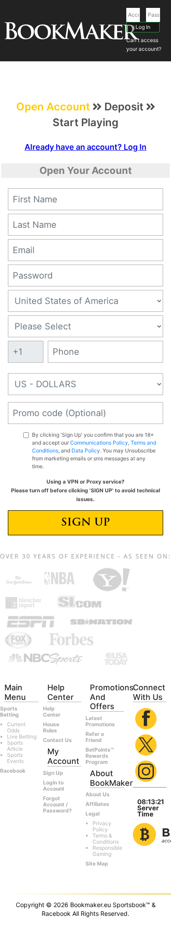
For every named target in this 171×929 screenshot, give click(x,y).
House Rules (51, 727)
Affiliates (97, 804)
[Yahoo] (110, 579)
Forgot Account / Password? (57, 804)
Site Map (97, 863)
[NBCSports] (45, 658)
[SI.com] (79, 602)
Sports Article (15, 745)
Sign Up (85, 523)
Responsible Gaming (107, 850)
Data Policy (85, 450)
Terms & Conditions (106, 838)
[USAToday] (117, 658)
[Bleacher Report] (23, 602)
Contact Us (57, 740)
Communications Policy (99, 442)
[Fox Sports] (18, 639)
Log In (142, 27)
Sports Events (15, 758)
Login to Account (53, 785)
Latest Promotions (100, 721)
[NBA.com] (59, 579)
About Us (98, 794)
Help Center (52, 711)
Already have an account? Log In (85, 147)
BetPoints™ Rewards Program (100, 755)
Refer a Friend (95, 737)
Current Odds (16, 727)
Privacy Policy (102, 826)
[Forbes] (71, 639)
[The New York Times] (19, 579)
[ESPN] (31, 621)
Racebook (12, 770)
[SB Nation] (101, 621)
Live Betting (21, 736)
